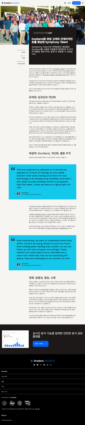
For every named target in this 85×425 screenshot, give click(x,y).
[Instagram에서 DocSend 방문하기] (47, 365)
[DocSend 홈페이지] (42, 361)
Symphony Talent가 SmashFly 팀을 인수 (55, 75)
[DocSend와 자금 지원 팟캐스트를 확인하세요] (50, 365)
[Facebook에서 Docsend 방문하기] (44, 365)
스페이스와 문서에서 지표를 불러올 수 (57, 228)
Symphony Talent (58, 69)
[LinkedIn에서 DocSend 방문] (37, 365)
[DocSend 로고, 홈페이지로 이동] (10, 3)
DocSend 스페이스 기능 (42, 214)
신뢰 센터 (37, 409)
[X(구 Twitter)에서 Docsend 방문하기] (41, 365)
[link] (69, 3)
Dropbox (13, 397)
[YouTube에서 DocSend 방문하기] (34, 365)
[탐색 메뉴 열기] (82, 3)
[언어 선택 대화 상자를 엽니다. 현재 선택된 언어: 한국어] (65, 3)
